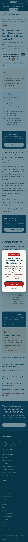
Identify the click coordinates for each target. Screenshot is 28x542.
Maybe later (14, 288)
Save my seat (14, 284)
